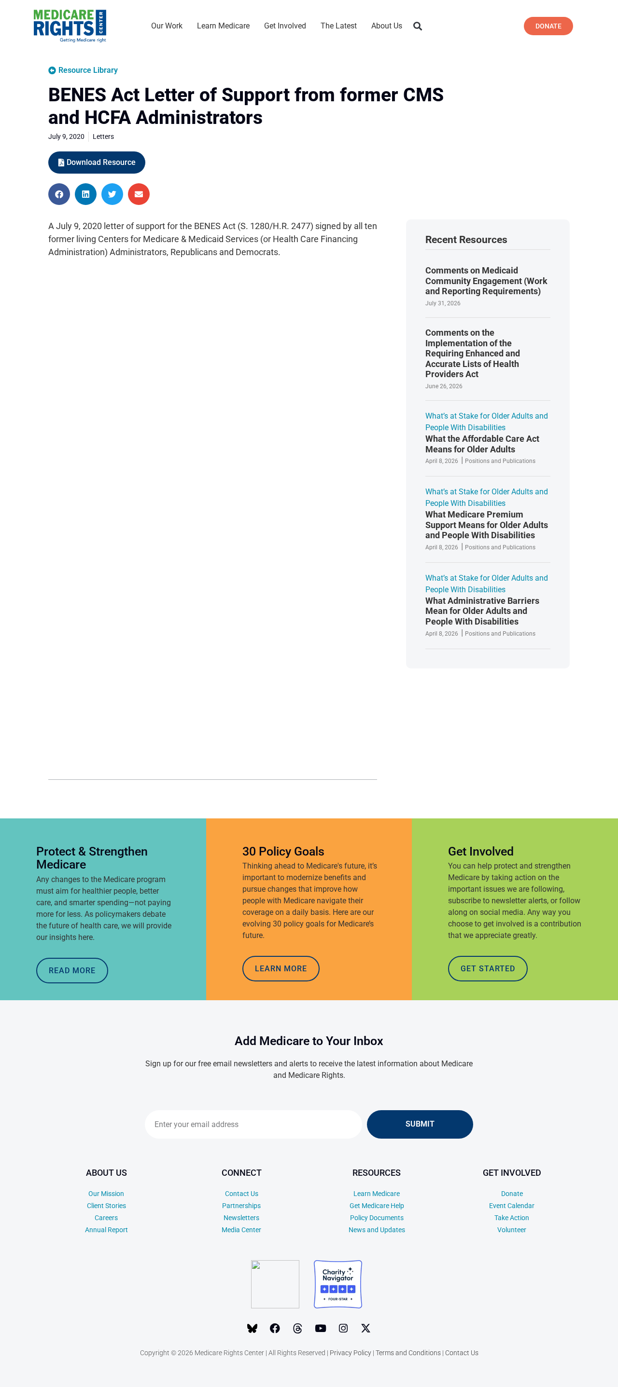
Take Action (511, 1218)
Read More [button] (72, 970)
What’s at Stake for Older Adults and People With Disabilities (486, 421)
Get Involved (285, 25)
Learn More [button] (281, 968)
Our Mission (106, 1193)
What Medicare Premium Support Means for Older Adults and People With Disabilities (486, 524)
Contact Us (241, 1193)
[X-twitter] (366, 1328)
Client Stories (106, 1206)
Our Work (167, 25)
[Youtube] (320, 1328)
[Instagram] (343, 1328)
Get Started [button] (488, 968)
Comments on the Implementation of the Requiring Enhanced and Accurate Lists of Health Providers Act (472, 353)
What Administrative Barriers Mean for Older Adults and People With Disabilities (482, 611)
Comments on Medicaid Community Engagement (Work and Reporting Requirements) (486, 280)
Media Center (241, 1230)
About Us (386, 25)
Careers (106, 1218)
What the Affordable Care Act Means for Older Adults (482, 444)
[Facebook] (275, 1328)
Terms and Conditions (408, 1353)
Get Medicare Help (377, 1206)
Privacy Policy (350, 1353)
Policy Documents (377, 1218)
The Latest (339, 25)
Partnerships (241, 1206)
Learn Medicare (223, 25)
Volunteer (511, 1230)
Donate (512, 1193)
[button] (417, 26)
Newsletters (241, 1218)
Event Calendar (511, 1206)
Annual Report (106, 1230)
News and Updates (377, 1230)
